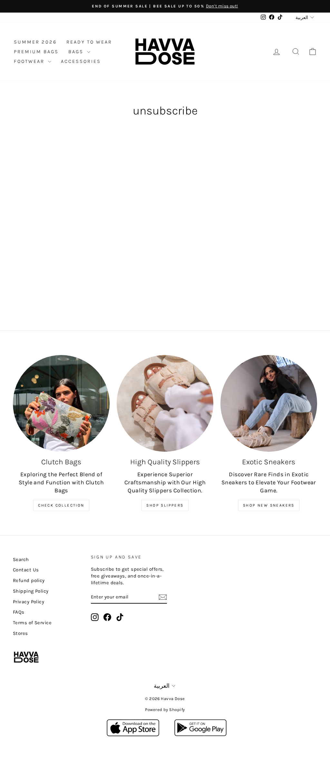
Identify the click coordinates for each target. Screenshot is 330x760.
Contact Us (26, 570)
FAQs (18, 612)
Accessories (81, 61)
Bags (76, 51)
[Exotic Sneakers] (268, 403)
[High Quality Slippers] (165, 403)
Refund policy (29, 580)
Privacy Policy (28, 602)
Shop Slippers (164, 505)
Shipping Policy (31, 591)
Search (21, 559)
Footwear (30, 61)
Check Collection (61, 505)
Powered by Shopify (165, 709)
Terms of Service (32, 623)
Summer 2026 (35, 42)
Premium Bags (36, 51)
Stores (20, 633)
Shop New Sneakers (269, 505)
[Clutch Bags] (61, 403)
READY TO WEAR (89, 42)
